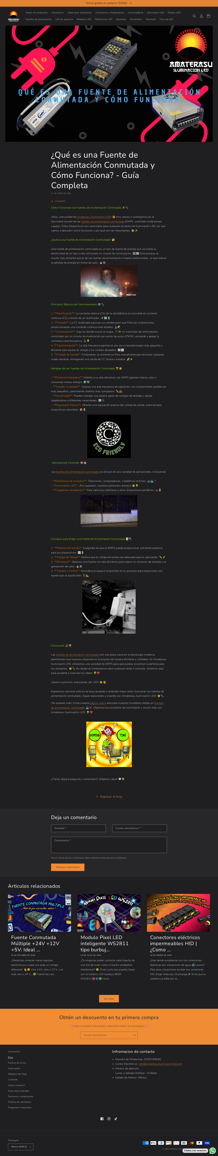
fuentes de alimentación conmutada (102, 221)
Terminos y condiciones (20, 1096)
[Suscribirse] (134, 1035)
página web (97, 703)
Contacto (13, 1079)
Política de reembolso (19, 1102)
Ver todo (109, 998)
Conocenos (14, 1051)
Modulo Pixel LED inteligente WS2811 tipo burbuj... (105, 943)
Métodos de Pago (17, 1074)
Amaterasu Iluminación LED (94, 217)
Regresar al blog (111, 796)
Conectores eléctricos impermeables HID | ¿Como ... (175, 943)
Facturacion (14, 1068)
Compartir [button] (60, 201)
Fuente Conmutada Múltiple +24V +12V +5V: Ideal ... (35, 943)
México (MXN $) (19, 1146)
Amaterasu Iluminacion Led (181, 1149)
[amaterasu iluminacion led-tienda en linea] (76, 217)
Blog (10, 1057)
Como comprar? (16, 1085)
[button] (194, 16)
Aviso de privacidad (18, 1090)
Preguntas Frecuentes (20, 1107)
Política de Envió (17, 1062)
